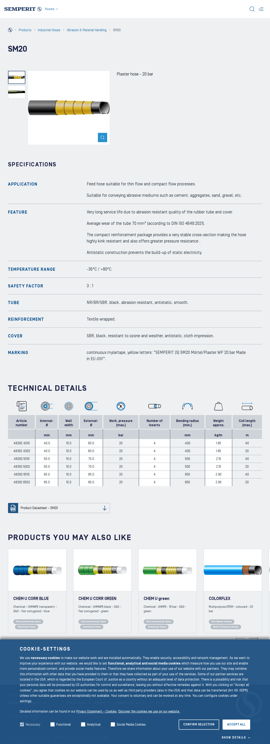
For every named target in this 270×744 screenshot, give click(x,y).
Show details (234, 737)
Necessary (33, 724)
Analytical (94, 724)
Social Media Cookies (131, 724)
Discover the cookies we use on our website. (149, 711)
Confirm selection (199, 724)
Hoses (50, 9)
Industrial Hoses (49, 30)
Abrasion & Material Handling (87, 30)
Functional (63, 724)
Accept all (236, 724)
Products (25, 30)
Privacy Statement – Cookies (96, 711)
